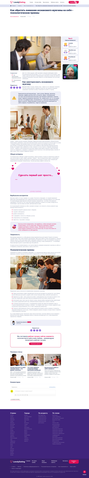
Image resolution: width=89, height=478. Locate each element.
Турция (11, 421)
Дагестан (12, 436)
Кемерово (26, 439)
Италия (11, 451)
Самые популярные (56, 416)
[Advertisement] (44, 27)
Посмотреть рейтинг (35, 343)
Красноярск (26, 427)
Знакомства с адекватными (58, 433)
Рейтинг (19, 466)
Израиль (12, 453)
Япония (11, 454)
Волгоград (26, 422)
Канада (11, 430)
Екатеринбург (27, 434)
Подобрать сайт (73, 2)
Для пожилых (41, 422)
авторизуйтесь (52, 387)
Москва (26, 415)
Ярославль (26, 418)
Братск (25, 430)
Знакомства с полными (57, 431)
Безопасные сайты (56, 419)
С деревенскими (55, 425)
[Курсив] (17, 395)
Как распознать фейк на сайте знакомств (51, 368)
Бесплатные (54, 415)
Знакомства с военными (57, 430)
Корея (11, 444)
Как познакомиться (28, 5)
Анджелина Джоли (23, 322)
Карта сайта (73, 466)
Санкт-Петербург (28, 416)
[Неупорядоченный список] (24, 395)
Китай (11, 428)
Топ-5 (53, 421)
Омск (25, 425)
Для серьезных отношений (58, 418)
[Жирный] (15, 395)
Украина (12, 434)
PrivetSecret (71, 56)
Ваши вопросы (46, 2)
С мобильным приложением (58, 442)
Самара (26, 424)
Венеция (12, 450)
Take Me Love (72, 50)
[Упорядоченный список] (22, 395)
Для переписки (55, 427)
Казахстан (12, 431)
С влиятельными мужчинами (55, 435)
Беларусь (12, 433)
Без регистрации (56, 424)
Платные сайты (55, 422)
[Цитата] (26, 395)
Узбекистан (12, 441)
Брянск (25, 431)
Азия (11, 439)
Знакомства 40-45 (42, 418)
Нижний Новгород (28, 428)
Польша (12, 415)
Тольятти (26, 438)
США (11, 447)
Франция (12, 422)
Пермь (25, 436)
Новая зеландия (13, 438)
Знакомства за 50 (42, 419)
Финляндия (12, 442)
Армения (12, 418)
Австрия (12, 425)
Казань (25, 433)
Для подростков (41, 415)
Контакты (62, 2)
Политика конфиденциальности (31, 466)
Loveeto (70, 43)
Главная (31, 2)
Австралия (12, 424)
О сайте (13, 466)
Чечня (11, 445)
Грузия (11, 416)
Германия (12, 419)
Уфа (25, 421)
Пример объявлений (56, 443)
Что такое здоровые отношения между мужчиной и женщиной (34, 369)
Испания (12, 448)
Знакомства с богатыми (57, 428)
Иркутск (26, 441)
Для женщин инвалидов (57, 437)
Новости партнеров (16, 468)
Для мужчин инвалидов (57, 439)
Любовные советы (55, 2)
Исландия (12, 427)
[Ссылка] (27, 395)
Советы (20, 5)
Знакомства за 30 (42, 416)
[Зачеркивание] (20, 395)
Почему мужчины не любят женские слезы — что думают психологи (18, 369)
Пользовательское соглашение (48, 466)
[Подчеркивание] (19, 395)
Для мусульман (55, 440)
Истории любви (38, 2)
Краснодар (26, 419)
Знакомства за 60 (42, 421)
